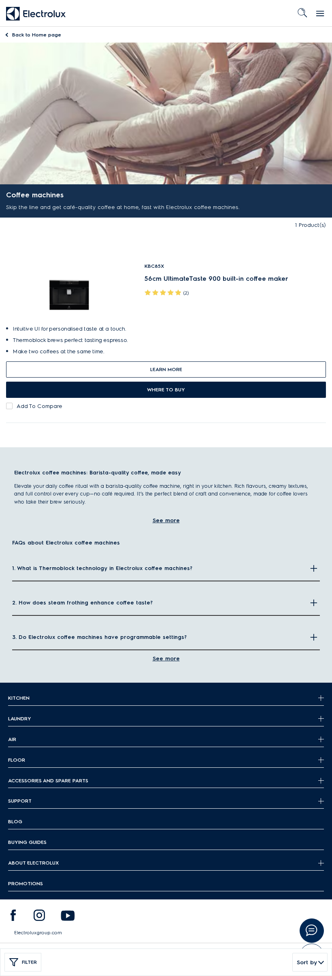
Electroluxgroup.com (38, 932)
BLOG (15, 821)
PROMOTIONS (25, 883)
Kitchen (19, 698)
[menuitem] (13, 917)
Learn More (166, 369)
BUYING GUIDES (27, 842)
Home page (36, 35)
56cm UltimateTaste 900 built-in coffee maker (216, 278)
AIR (12, 739)
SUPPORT (20, 801)
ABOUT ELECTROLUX (33, 863)
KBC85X (154, 266)
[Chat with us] (312, 930)
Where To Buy (166, 390)
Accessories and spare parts (48, 780)
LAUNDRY (19, 718)
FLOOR (16, 760)
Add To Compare (39, 406)
